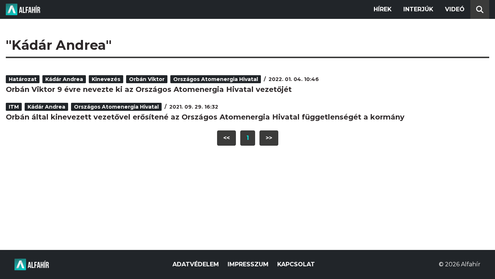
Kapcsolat (296, 264)
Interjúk (418, 9)
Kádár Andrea (64, 79)
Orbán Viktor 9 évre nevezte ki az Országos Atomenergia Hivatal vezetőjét (149, 89)
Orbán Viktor (147, 79)
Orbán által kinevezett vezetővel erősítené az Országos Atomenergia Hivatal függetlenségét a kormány (205, 117)
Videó (455, 9)
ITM (14, 107)
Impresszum (248, 264)
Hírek (383, 9)
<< (226, 137)
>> (269, 137)
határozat (23, 79)
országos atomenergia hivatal (215, 79)
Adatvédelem (195, 264)
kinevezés (106, 79)
